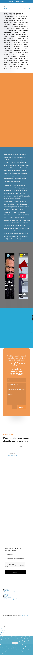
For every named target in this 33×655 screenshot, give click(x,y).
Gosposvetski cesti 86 (9, 503)
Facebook (19, 446)
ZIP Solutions (25, 615)
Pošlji (21, 407)
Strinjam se (15, 643)
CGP (5, 596)
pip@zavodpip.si (12, 455)
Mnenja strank (8, 597)
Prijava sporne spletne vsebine (12, 593)
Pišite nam (12, 453)
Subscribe (15, 572)
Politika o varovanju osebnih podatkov (14, 599)
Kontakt (11, 1)
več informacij (8, 643)
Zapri (1, 654)
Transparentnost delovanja (11, 592)
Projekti (6, 595)
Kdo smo (6, 590)
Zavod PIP (10, 449)
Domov (6, 589)
